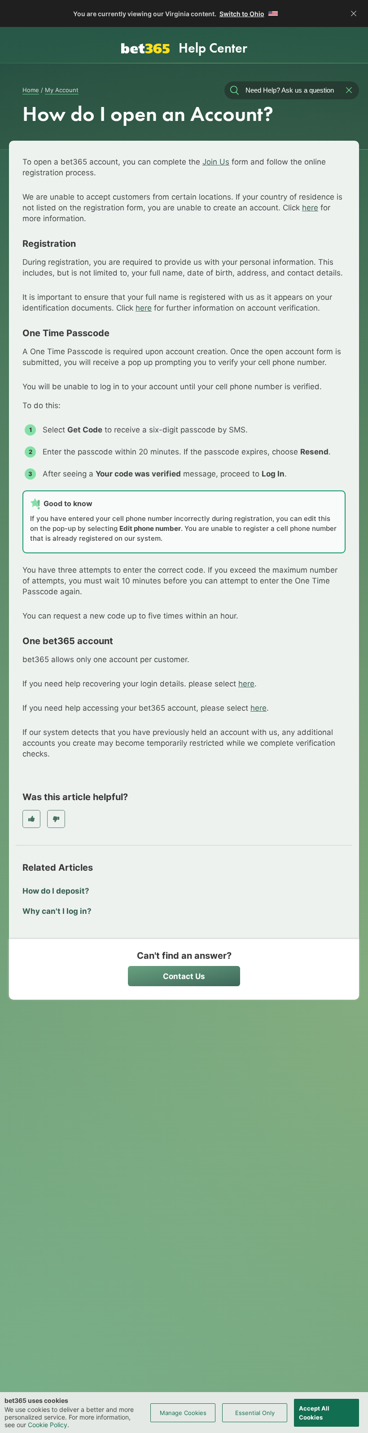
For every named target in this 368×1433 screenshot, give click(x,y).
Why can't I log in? (57, 911)
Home (30, 89)
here (310, 207)
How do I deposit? (55, 890)
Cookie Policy (47, 1425)
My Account (62, 89)
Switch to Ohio (241, 14)
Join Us (215, 161)
